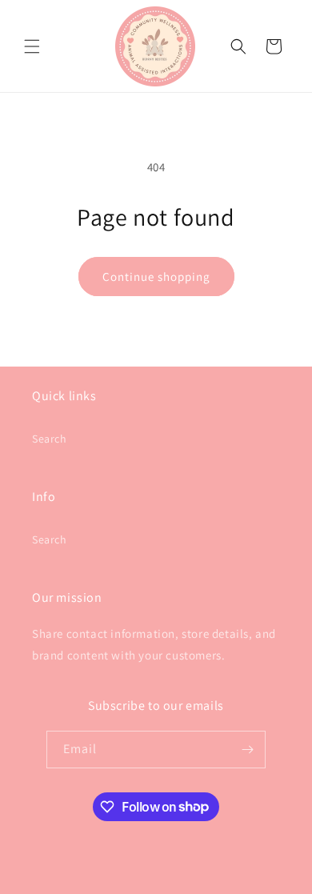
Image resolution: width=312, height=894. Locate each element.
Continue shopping (156, 276)
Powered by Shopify (232, 881)
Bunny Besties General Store (130, 881)
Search (49, 438)
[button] (32, 46)
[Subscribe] (247, 749)
